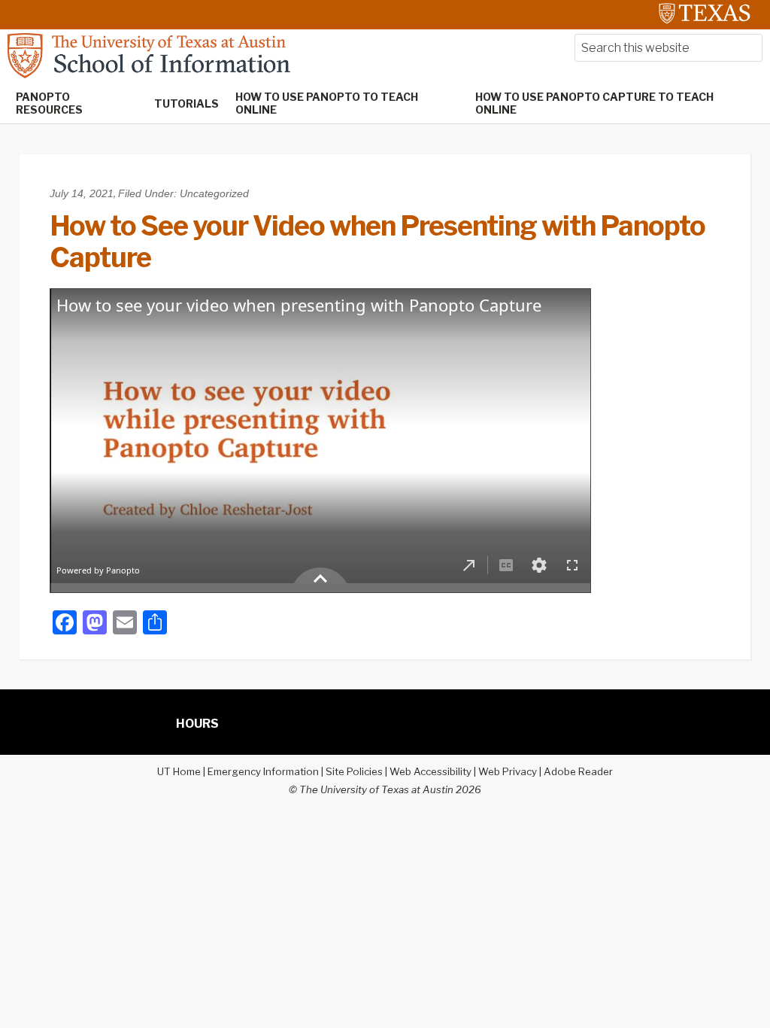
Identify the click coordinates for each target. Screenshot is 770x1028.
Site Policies (354, 771)
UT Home (179, 771)
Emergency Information (263, 771)
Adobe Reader (578, 771)
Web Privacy (507, 771)
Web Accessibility (430, 771)
